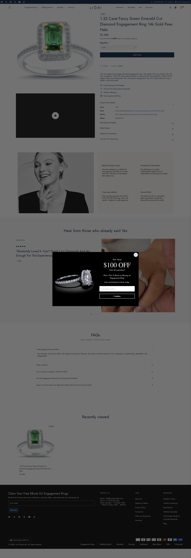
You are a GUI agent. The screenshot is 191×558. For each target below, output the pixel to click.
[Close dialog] (136, 255)
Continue (117, 296)
